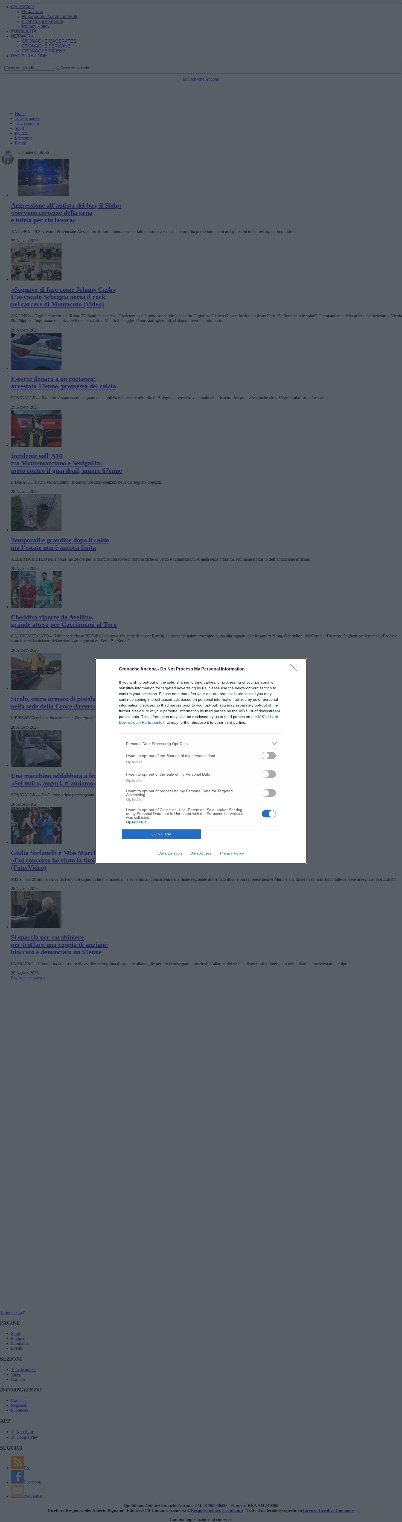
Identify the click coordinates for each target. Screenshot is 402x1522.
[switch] (269, 755)
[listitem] (201, 743)
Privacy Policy (232, 853)
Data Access (201, 853)
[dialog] (201, 761)
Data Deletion (170, 853)
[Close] (295, 669)
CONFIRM (162, 834)
